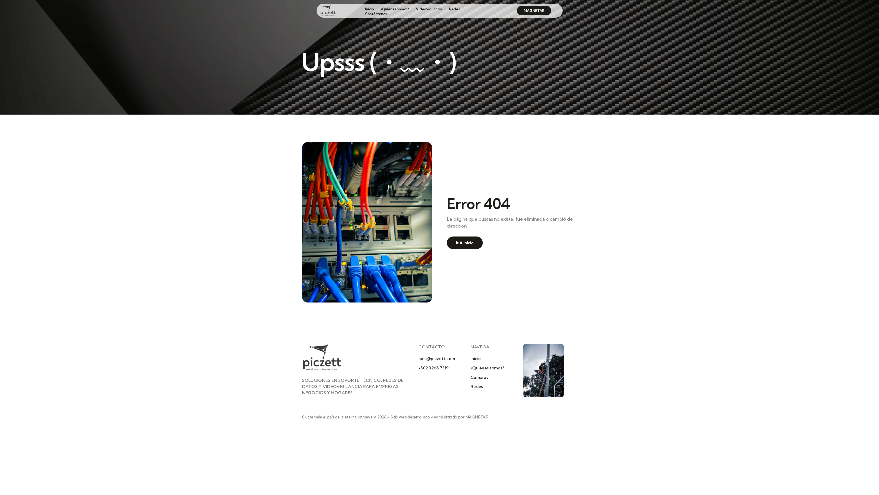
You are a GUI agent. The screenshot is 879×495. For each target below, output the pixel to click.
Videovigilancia (429, 9)
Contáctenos (376, 14)
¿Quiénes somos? (395, 9)
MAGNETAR (476, 417)
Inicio (369, 9)
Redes (454, 9)
